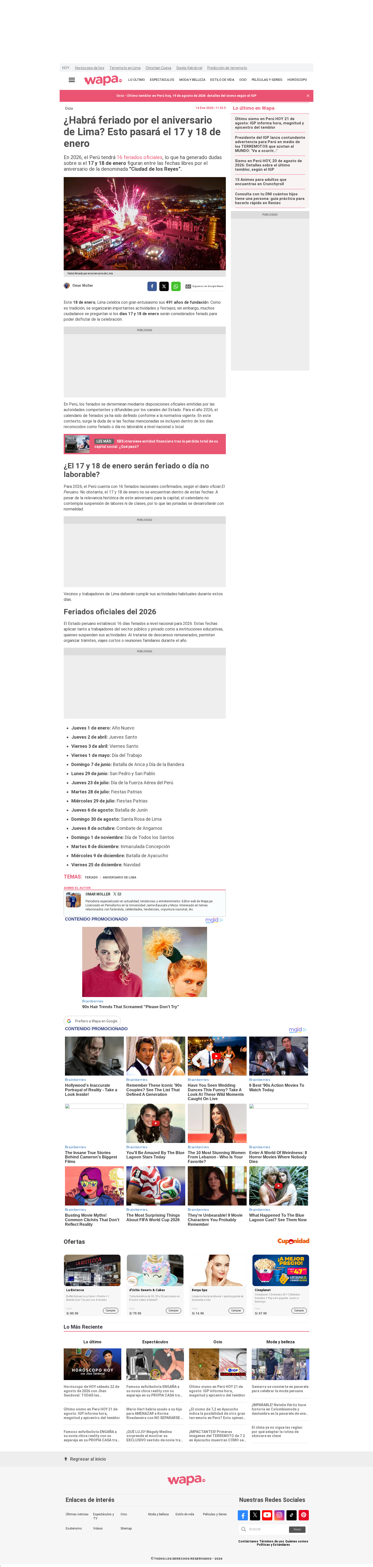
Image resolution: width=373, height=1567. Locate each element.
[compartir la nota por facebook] (152, 286)
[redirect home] (103, 80)
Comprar (111, 1310)
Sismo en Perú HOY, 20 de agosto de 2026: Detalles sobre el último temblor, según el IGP (268, 165)
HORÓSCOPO (297, 80)
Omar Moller (82, 285)
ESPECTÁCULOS (162, 80)
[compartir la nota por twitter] (164, 286)
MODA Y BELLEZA (192, 80)
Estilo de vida (185, 1514)
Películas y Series (215, 1514)
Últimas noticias (77, 1514)
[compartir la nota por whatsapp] (176, 286)
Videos (98, 1528)
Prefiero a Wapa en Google (96, 1021)
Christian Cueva (158, 68)
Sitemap (126, 1528)
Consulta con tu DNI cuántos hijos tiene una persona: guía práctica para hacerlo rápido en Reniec (269, 198)
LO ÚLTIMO (136, 80)
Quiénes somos (296, 1541)
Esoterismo (74, 1528)
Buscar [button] (297, 1529)
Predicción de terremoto (227, 68)
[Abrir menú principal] (72, 80)
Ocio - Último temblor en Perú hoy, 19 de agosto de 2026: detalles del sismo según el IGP (186, 96)
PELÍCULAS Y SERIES (267, 80)
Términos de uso (271, 1541)
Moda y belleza (158, 1514)
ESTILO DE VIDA (222, 80)
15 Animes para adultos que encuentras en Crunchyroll (260, 182)
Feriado (91, 877)
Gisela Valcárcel (189, 68)
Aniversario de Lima (119, 877)
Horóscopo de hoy (89, 68)
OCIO (243, 80)
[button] (308, 96)
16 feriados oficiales (139, 157)
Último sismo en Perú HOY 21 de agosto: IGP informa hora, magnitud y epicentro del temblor (269, 123)
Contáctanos (248, 1541)
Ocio (69, 108)
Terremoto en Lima (125, 68)
